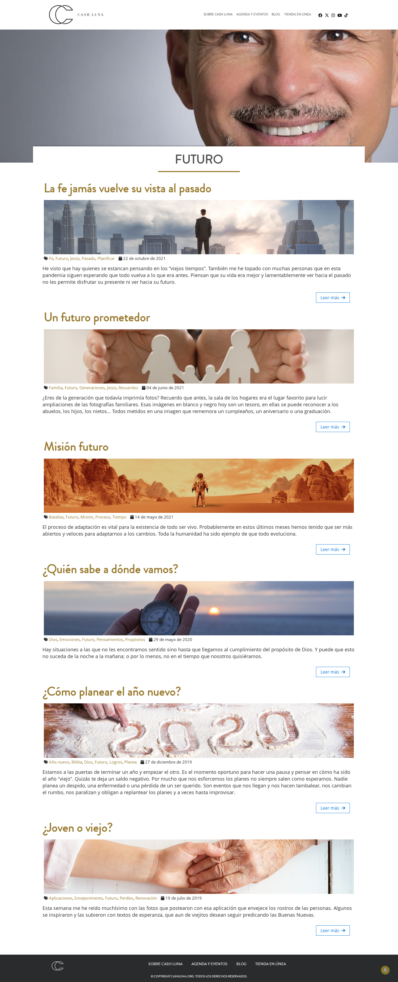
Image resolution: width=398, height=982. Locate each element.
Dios (53, 639)
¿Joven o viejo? (78, 827)
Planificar (106, 258)
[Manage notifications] (385, 970)
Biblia (76, 762)
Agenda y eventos (252, 14)
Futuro (62, 258)
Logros (115, 762)
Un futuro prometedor (97, 317)
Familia (56, 387)
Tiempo (119, 517)
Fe (51, 258)
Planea (130, 762)
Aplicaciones (60, 898)
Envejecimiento (88, 898)
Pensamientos (110, 639)
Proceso (102, 517)
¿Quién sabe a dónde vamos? (111, 569)
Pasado (88, 258)
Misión (86, 517)
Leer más (331, 298)
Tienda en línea (297, 14)
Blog (276, 14)
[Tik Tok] (346, 15)
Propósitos (135, 639)
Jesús (75, 258)
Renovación (146, 898)
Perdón (126, 898)
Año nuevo (59, 762)
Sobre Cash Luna (218, 14)
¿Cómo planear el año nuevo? (112, 691)
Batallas (56, 517)
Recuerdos (128, 387)
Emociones (70, 639)
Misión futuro (76, 446)
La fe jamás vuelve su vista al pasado (127, 188)
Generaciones (92, 387)
